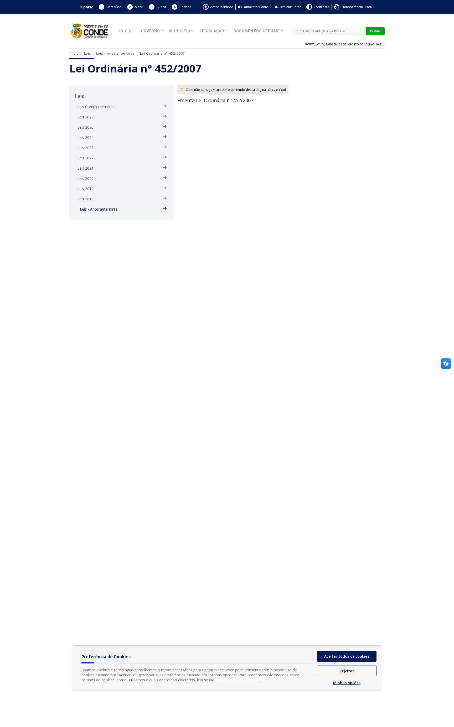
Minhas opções (346, 682)
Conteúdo (111, 6)
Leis (87, 53)
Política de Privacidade (236, 679)
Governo (150, 31)
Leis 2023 (85, 147)
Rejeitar (346, 670)
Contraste (321, 6)
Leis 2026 (85, 116)
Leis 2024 (85, 137)
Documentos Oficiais (257, 31)
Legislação (212, 31)
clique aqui (276, 89)
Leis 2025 (85, 127)
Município (179, 31)
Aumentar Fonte (256, 6)
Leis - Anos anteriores (98, 209)
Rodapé (183, 6)
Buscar (375, 31)
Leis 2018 (85, 198)
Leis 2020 (85, 178)
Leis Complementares (96, 106)
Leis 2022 (85, 157)
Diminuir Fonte (290, 6)
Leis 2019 (85, 188)
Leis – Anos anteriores (115, 53)
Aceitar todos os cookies (346, 656)
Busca (158, 6)
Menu (136, 6)
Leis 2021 (85, 168)
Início (125, 31)
